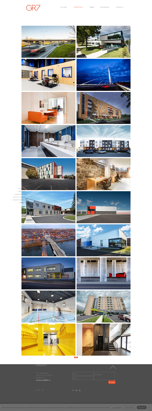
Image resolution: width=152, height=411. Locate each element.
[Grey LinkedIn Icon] (80, 390)
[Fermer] (149, 407)
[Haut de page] (113, 367)
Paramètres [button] (117, 407)
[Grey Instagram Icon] (76, 390)
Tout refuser (129, 407)
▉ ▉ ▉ (76, 357)
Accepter (142, 407)
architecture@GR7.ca (43, 380)
